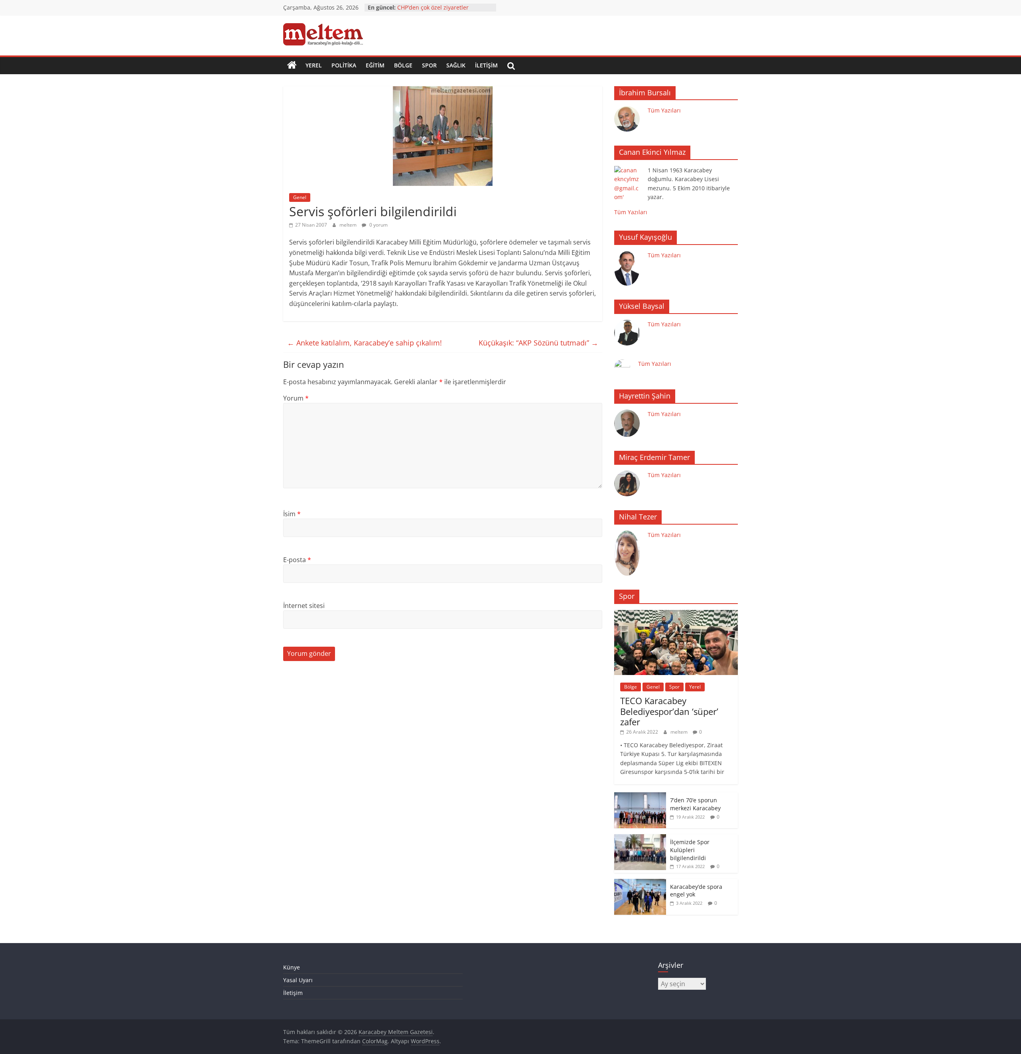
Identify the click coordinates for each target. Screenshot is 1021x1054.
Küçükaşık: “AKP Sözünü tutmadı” (538, 342)
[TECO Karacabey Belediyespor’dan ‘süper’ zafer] (676, 614)
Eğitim (375, 65)
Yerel (314, 65)
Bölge (403, 65)
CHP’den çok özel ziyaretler (433, 7)
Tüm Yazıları (664, 110)
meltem (348, 224)
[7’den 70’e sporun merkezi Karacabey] (640, 796)
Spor (429, 65)
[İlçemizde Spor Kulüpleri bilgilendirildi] (640, 838)
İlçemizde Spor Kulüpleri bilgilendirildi (690, 849)
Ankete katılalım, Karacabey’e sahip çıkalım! (364, 342)
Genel (299, 197)
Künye (291, 967)
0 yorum (378, 224)
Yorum (296, 398)
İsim (292, 513)
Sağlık (455, 65)
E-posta (297, 559)
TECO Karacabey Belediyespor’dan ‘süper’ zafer (669, 711)
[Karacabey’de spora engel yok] (640, 883)
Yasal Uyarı (298, 980)
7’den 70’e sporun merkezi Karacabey (695, 804)
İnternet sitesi (304, 605)
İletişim (486, 65)
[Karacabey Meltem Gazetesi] (292, 65)
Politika (343, 65)
